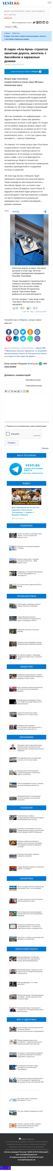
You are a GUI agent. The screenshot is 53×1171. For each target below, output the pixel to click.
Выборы (7, 11)
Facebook (37, 22)
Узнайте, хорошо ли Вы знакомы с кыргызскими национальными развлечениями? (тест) (29, 1125)
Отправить (11, 443)
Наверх (45, 448)
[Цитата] (21, 391)
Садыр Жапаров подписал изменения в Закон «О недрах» (30, 868)
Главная (7, 33)
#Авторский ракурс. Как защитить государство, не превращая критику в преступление (30, 1009)
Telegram (47, 22)
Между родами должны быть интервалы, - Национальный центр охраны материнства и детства (29, 1042)
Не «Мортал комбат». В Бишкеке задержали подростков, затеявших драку (29, 657)
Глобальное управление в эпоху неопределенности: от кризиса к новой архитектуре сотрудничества (29, 926)
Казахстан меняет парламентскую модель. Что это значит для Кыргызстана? (29, 535)
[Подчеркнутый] (12, 391)
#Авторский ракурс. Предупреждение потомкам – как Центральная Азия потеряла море (30, 997)
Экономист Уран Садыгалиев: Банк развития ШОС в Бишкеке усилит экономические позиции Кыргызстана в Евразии (30, 747)
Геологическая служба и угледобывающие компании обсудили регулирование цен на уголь (30, 817)
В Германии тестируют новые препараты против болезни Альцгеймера (27, 1067)
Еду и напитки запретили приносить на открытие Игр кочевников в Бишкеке (30, 689)
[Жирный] (5, 391)
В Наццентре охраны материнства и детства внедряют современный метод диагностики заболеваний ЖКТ (30, 1080)
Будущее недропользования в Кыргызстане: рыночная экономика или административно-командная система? (29, 843)
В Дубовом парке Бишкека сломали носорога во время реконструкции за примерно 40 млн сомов (30, 676)
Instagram (44, 22)
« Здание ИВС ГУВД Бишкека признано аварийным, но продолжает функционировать (25, 350)
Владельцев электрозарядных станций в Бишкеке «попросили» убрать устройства (28, 772)
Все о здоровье (10, 14)
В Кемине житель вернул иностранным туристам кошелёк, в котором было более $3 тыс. (29, 727)
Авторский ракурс (18, 11)
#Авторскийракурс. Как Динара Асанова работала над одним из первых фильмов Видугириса (28, 959)
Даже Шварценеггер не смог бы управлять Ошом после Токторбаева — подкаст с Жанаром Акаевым (25, 511)
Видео (28, 11)
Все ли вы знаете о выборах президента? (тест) (27, 1099)
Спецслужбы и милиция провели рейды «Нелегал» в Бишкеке (28, 605)
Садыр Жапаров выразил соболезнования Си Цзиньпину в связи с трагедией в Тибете (29, 618)
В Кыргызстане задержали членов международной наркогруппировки (29, 643)
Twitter (33, 22)
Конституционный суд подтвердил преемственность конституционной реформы (29, 913)
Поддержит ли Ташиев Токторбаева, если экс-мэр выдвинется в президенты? (30, 573)
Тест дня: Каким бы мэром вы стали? (30, 1111)
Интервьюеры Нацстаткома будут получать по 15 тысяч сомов (29, 759)
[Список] (24, 391)
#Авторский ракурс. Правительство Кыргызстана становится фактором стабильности (29, 971)
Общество (15, 33)
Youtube (40, 22)
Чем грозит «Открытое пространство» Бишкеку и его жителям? (30, 938)
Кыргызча (8, 18)
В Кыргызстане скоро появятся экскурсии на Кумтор (28, 855)
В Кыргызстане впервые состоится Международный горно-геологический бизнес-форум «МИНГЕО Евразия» (30, 830)
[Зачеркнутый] (15, 391)
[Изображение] (18, 391)
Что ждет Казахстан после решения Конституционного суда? (30, 900)
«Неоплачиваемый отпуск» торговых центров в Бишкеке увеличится (30, 784)
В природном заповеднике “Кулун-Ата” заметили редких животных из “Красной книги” (29, 702)
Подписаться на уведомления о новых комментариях (26, 426)
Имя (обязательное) (33, 380)
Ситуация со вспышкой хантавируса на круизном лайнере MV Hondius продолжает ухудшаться (30, 1054)
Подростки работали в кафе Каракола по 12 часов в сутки (27, 713)
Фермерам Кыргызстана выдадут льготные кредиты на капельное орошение (29, 798)
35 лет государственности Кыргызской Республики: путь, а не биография (30, 887)
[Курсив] (9, 391)
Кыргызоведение (38, 11)
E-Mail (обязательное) (34, 386)
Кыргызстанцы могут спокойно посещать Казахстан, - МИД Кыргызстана (28, 561)
